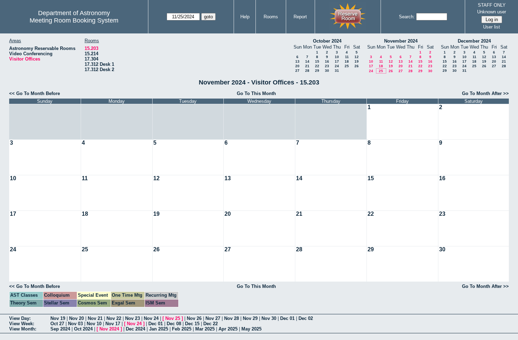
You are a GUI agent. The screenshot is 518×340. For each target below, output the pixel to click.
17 (337, 61)
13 (297, 61)
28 (307, 71)
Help (244, 16)
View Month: (22, 329)
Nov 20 (76, 318)
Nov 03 (75, 323)
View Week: (21, 323)
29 (317, 71)
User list (491, 27)
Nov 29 (250, 318)
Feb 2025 (181, 329)
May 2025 (251, 329)
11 (347, 57)
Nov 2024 (109, 329)
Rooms (271, 16)
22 (317, 66)
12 (356, 57)
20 (297, 66)
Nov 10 (94, 323)
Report (300, 16)
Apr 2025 (228, 329)
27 (297, 71)
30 (327, 71)
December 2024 (474, 41)
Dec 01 (287, 318)
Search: (407, 16)
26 (356, 66)
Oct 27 (57, 323)
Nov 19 (57, 318)
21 (307, 66)
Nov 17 (112, 323)
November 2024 (401, 41)
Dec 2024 (135, 329)
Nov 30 (268, 318)
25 (347, 66)
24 (337, 66)
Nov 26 (194, 318)
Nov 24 (151, 318)
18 (347, 61)
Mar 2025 (205, 329)
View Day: (20, 318)
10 (337, 57)
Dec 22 (210, 323)
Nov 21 (95, 318)
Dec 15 (192, 323)
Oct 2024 (83, 329)
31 (337, 71)
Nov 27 (212, 318)
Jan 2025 (158, 329)
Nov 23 (132, 318)
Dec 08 (174, 323)
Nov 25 (172, 318)
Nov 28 (231, 318)
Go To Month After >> (485, 93)
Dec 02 (305, 318)
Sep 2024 (60, 329)
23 (327, 66)
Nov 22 (113, 318)
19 (356, 61)
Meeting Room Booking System (74, 20)
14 (307, 61)
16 (327, 61)
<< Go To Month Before (34, 93)
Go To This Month (256, 93)
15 (317, 61)
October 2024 (327, 41)
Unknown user (491, 11)
